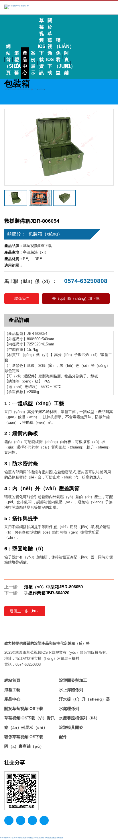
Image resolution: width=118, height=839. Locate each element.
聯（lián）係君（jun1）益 (58, 56)
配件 (63, 737)
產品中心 (25, 63)
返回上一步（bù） (25, 611)
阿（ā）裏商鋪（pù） (24, 746)
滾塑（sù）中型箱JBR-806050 (53, 586)
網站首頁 (12, 680)
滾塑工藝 (16, 63)
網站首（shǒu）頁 (8, 59)
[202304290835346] (59, 147)
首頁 (6, 89)
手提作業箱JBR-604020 (46, 592)
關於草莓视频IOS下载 (50, 46)
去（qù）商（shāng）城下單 (76, 298)
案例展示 (33, 63)
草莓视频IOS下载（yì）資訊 (29, 718)
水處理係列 (69, 708)
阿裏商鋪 (66, 63)
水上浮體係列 (71, 689)
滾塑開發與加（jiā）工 (27, 89)
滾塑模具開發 (71, 727)
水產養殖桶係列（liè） (79, 718)
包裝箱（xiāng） (45, 234)
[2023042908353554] (64, 198)
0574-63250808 (84, 280)
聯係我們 (21, 298)
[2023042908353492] (40, 198)
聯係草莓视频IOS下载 (23, 737)
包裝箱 (41, 89)
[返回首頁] (16, 7)
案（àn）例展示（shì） (25, 727)
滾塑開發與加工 (73, 680)
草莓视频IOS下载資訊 (42, 46)
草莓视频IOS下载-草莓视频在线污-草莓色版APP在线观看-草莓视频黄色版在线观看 (31, 837)
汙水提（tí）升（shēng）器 (84, 699)
